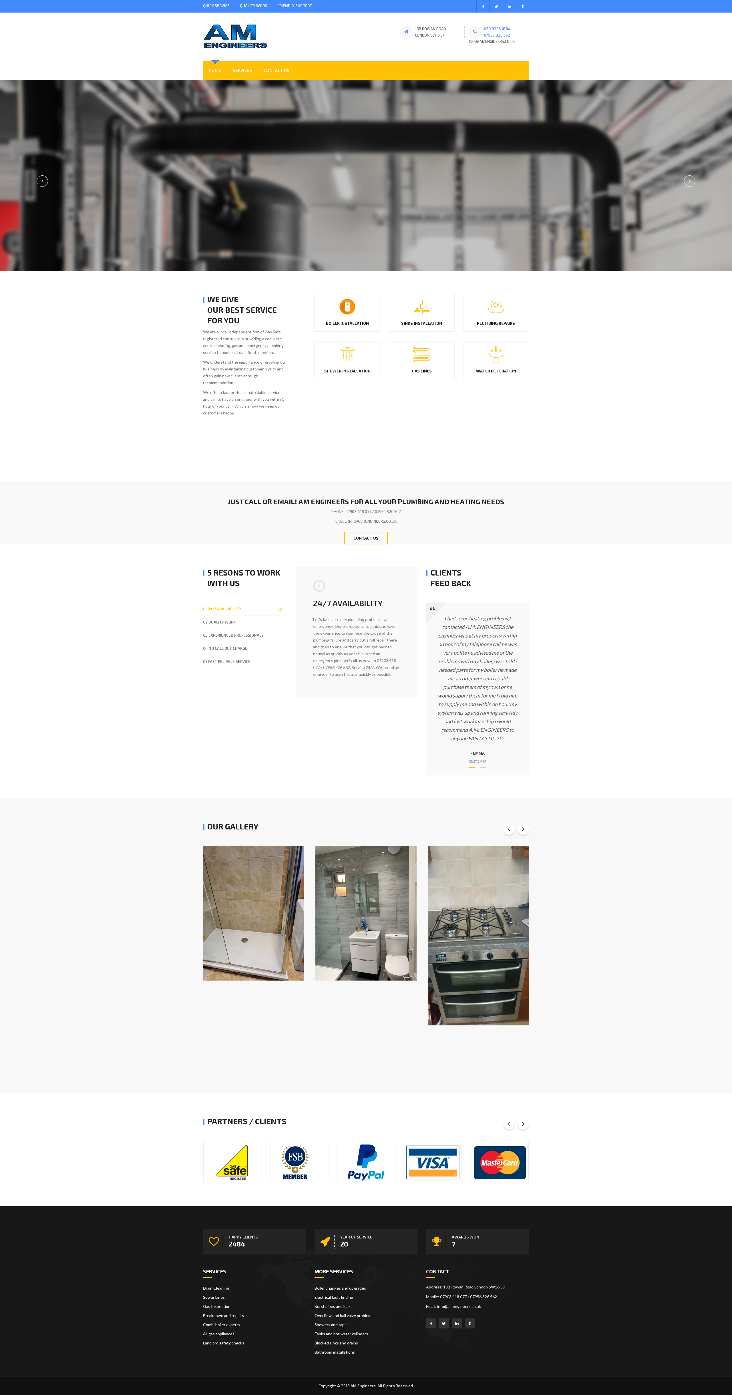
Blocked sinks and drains (336, 1342)
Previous (689, 181)
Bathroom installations (335, 1352)
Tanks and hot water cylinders (341, 1333)
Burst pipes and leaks (334, 1306)
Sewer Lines (214, 1297)
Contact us (276, 70)
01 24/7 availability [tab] (222, 609)
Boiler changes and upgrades (340, 1288)
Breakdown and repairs (223, 1315)
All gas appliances (218, 1333)
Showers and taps (331, 1324)
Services (242, 70)
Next (42, 181)
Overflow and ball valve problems (344, 1315)
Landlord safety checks (223, 1342)
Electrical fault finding (334, 1297)
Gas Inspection (216, 1306)
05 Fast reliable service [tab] (226, 661)
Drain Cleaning (216, 1288)
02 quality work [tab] (219, 622)
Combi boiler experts (221, 1324)
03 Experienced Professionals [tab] (233, 635)
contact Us (366, 538)
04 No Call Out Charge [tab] (225, 648)
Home (215, 70)
